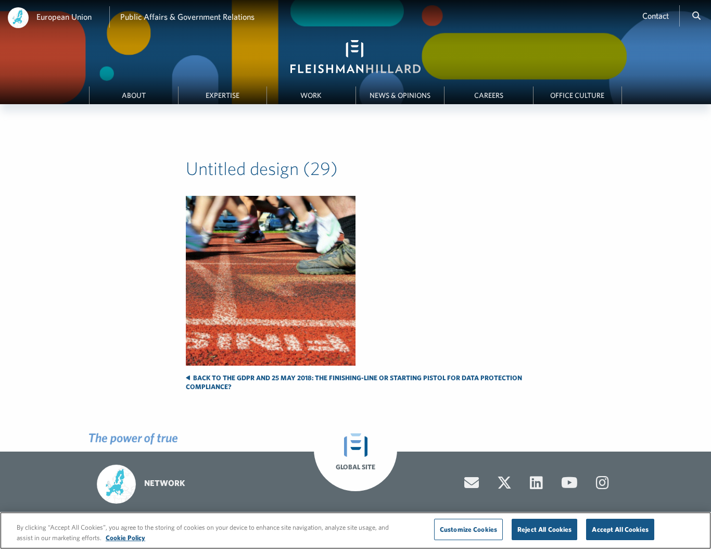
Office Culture (577, 95)
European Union (64, 16)
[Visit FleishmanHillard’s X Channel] (504, 483)
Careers (488, 95)
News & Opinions (400, 95)
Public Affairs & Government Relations (187, 16)
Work (311, 95)
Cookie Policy (125, 538)
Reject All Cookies (544, 529)
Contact (655, 15)
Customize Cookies (468, 529)
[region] (355, 530)
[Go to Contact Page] (471, 483)
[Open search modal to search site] (696, 15)
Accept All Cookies (620, 529)
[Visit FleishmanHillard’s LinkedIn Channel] (536, 483)
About (134, 95)
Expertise (222, 95)
